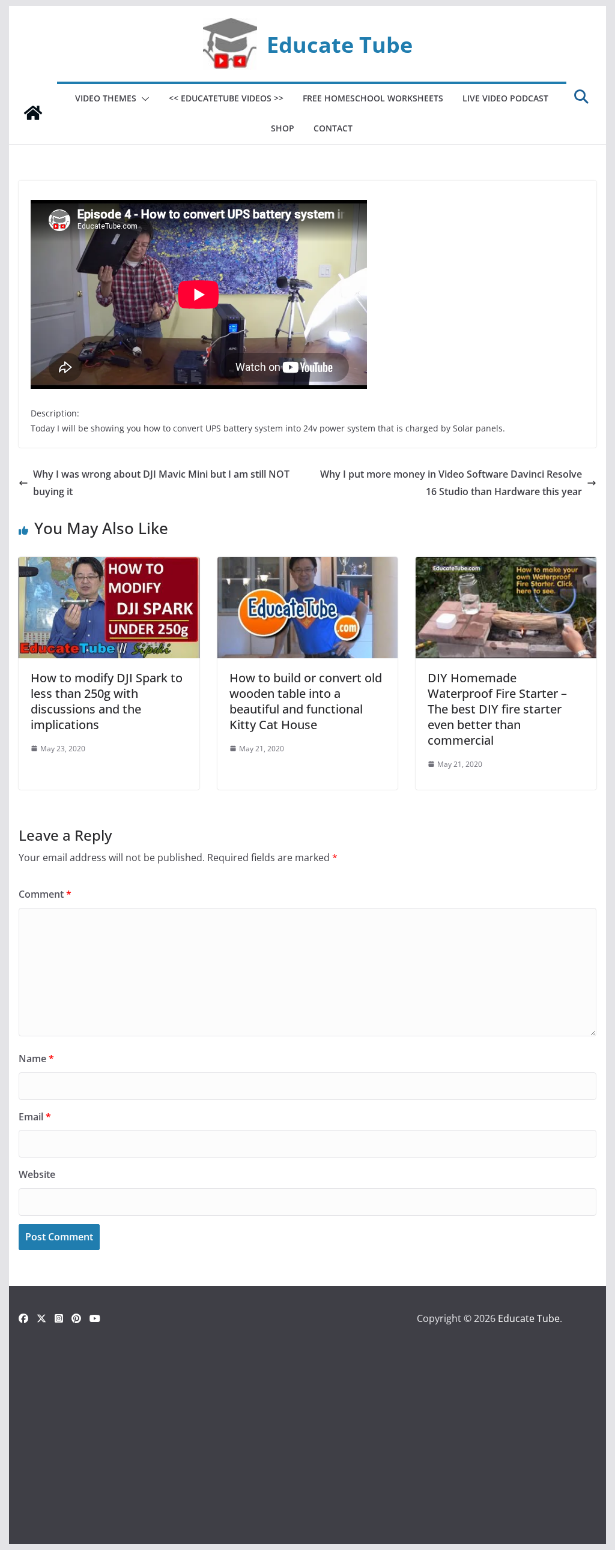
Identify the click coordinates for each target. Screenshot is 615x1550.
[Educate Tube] (33, 112)
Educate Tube (340, 44)
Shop (282, 128)
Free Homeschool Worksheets (373, 98)
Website (37, 1174)
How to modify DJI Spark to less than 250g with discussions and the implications (107, 701)
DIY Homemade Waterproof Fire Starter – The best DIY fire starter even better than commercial (497, 709)
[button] (143, 99)
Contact (333, 128)
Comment (45, 894)
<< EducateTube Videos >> (226, 98)
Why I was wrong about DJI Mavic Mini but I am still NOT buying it (161, 482)
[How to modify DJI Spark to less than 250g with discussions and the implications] (109, 565)
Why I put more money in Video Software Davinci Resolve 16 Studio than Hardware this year (451, 482)
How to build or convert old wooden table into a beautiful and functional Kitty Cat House (305, 701)
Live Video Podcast (505, 98)
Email (35, 1116)
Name (36, 1058)
